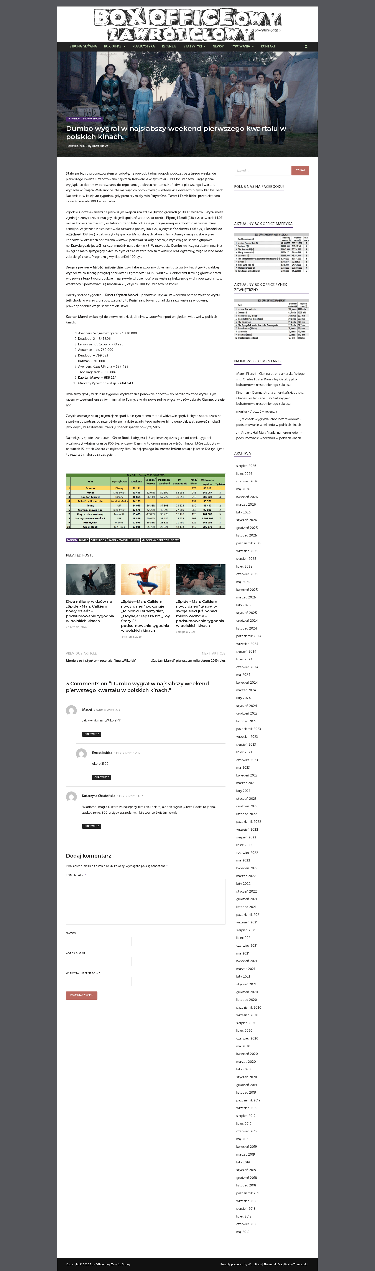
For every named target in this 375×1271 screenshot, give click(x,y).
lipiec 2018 (244, 1216)
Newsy (218, 46)
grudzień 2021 (246, 899)
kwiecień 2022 (247, 868)
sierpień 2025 (246, 558)
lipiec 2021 (244, 937)
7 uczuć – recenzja (263, 411)
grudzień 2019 (246, 1085)
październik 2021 (248, 914)
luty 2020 (243, 1069)
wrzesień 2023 (247, 736)
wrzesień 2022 (247, 829)
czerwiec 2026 (247, 481)
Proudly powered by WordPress (241, 1264)
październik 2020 (248, 1007)
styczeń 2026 (246, 520)
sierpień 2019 (245, 1115)
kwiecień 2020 (247, 1053)
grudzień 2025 (247, 527)
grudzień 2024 (247, 620)
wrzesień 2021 (246, 922)
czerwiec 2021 (246, 945)
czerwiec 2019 (246, 1131)
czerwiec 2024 (247, 667)
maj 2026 (243, 489)
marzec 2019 (245, 1154)
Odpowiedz (91, 734)
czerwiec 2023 (247, 760)
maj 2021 (242, 953)
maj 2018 (242, 1231)
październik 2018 (248, 1193)
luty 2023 (243, 790)
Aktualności (74, 119)
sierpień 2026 (246, 465)
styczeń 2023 (246, 798)
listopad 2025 (246, 535)
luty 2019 (243, 1162)
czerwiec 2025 (247, 574)
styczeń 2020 (246, 1077)
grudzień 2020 (247, 992)
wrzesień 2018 (246, 1201)
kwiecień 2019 (246, 1146)
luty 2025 (243, 605)
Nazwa (71, 933)
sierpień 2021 (245, 930)
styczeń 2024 (246, 705)
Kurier (135, 540)
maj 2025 (243, 582)
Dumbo (83, 540)
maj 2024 (243, 674)
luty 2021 (243, 976)
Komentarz (76, 875)
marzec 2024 (246, 690)
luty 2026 (243, 512)
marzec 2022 (246, 876)
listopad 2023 (246, 721)
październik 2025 (248, 543)
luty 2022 (243, 883)
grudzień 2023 (246, 713)
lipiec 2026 (244, 473)
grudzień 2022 (247, 806)
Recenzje (169, 46)
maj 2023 (243, 767)
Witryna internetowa (83, 973)
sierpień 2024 (246, 651)
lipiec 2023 (244, 752)
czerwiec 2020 (247, 1038)
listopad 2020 (246, 999)
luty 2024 (243, 698)
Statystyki (193, 46)
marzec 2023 (245, 783)
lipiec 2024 (244, 659)
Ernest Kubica (100, 146)
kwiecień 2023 (246, 775)
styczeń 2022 (246, 891)
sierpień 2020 (246, 1023)
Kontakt (268, 46)
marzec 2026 (246, 504)
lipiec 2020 (244, 1030)
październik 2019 (248, 1100)
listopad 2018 (246, 1185)
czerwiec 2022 (247, 852)
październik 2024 (249, 636)
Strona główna (83, 46)
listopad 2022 (246, 814)
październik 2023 (248, 728)
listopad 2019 (246, 1092)
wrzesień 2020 (247, 1015)
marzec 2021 (245, 968)
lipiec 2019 (244, 1123)
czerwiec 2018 (246, 1224)
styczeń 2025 (246, 612)
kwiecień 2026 (247, 497)
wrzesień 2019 (246, 1108)
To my (175, 540)
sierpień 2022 (246, 837)
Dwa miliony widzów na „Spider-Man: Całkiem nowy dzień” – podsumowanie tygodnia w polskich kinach (90, 611)
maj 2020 (243, 1046)
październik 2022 (248, 821)
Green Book (98, 540)
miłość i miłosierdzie (155, 540)
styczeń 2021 (246, 984)
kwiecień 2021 (246, 961)
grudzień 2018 (246, 1177)
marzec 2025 (246, 597)
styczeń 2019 (246, 1170)
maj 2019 (242, 1139)
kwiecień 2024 (247, 682)
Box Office (113, 46)
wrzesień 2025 (247, 551)
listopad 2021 (246, 907)
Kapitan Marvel (119, 540)
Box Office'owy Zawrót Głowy (110, 1264)
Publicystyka (144, 46)
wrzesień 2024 (247, 643)
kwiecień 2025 (247, 589)
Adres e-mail (76, 953)
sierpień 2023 (246, 744)
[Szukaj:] (271, 170)
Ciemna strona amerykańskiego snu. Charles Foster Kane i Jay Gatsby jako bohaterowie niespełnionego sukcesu (270, 379)
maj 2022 (243, 860)
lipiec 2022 (244, 845)
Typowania (240, 46)
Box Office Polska (92, 119)
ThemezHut (301, 1264)
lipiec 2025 (244, 566)
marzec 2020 (246, 1061)
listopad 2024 (246, 628)
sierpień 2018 (245, 1208)
